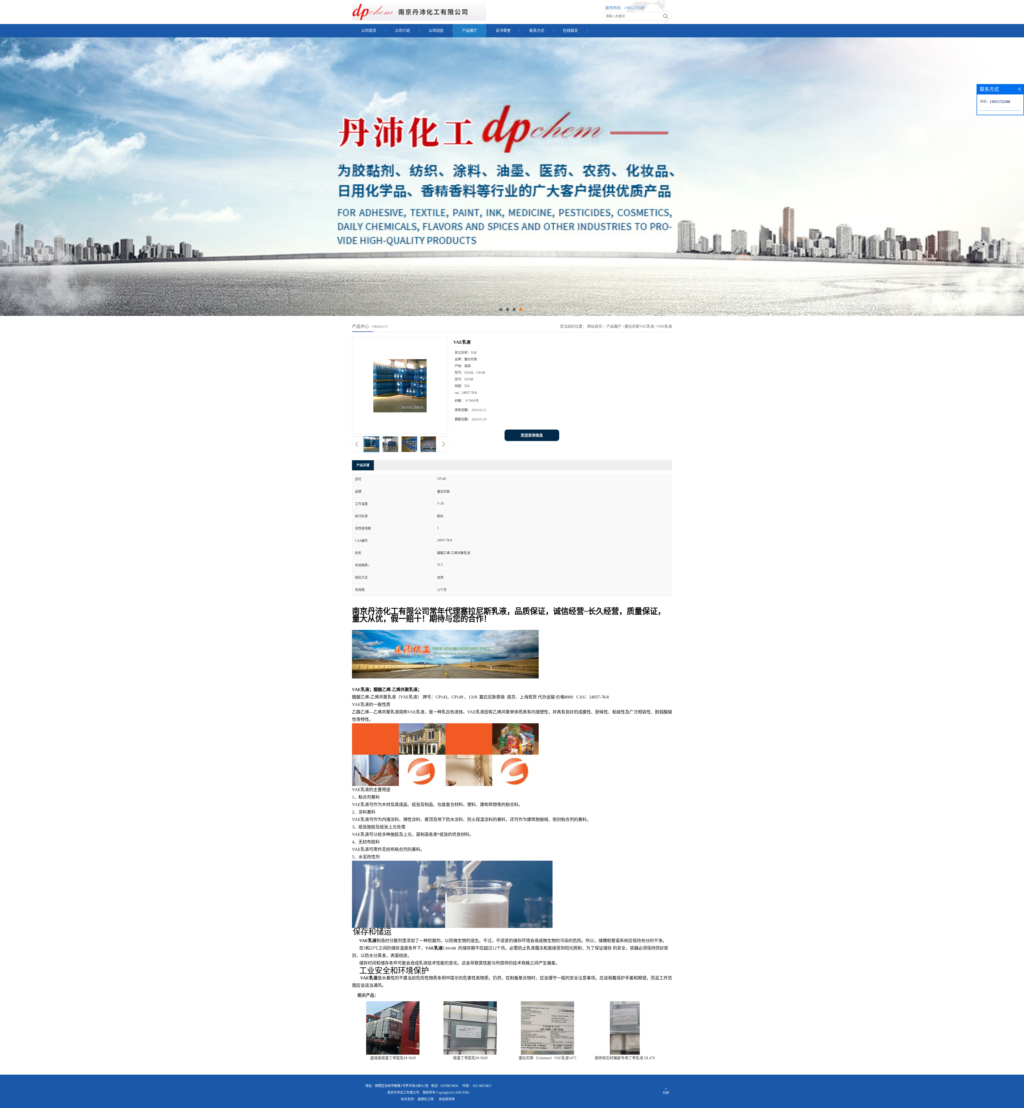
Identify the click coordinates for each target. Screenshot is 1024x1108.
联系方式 (536, 31)
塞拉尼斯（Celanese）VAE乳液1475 (547, 1058)
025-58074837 (482, 1086)
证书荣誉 (503, 31)
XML (466, 1092)
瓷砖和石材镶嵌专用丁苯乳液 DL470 (625, 1058)
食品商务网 (447, 1099)
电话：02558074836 (444, 1086)
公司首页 (368, 31)
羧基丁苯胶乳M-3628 (470, 1058)
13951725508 (634, 8)
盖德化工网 (426, 1099)
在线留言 (570, 31)
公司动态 (436, 31)
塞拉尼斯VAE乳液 (639, 326)
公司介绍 (402, 31)
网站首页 (594, 326)
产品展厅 (469, 31)
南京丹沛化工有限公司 (403, 1092)
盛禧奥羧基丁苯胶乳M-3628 (393, 1058)
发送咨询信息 (532, 435)
